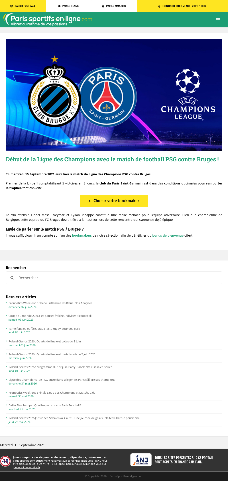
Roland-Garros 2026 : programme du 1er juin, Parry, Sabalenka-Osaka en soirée (60, 367)
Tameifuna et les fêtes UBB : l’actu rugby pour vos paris (44, 329)
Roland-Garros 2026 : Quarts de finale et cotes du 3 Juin (44, 341)
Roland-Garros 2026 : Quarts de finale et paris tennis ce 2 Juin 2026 (51, 354)
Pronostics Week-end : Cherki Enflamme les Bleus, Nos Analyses (50, 303)
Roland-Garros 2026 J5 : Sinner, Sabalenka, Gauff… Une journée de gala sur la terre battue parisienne (74, 418)
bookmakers (82, 235)
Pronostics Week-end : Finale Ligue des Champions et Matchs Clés (51, 393)
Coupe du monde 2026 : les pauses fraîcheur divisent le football (50, 316)
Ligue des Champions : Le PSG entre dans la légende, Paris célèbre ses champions (61, 380)
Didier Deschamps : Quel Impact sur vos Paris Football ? (44, 405)
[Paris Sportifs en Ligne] (47, 15)
